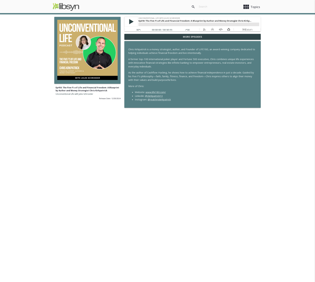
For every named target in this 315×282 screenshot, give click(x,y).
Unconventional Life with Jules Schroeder (74, 94)
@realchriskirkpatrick (159, 99)
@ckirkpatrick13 (154, 95)
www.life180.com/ (156, 92)
